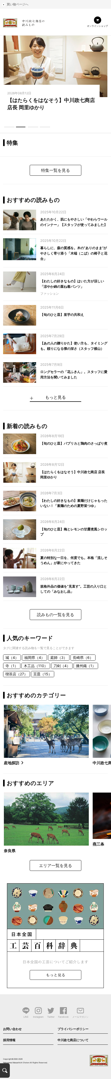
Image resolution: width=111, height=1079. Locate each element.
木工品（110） (36, 666)
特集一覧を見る (55, 170)
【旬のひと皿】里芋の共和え (62, 314)
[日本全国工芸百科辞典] (55, 935)
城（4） (12, 657)
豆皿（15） (42, 674)
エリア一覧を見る (55, 865)
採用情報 (9, 1040)
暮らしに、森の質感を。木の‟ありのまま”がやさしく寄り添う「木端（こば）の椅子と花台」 (73, 253)
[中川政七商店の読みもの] (23, 22)
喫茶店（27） (16, 674)
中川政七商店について (73, 1040)
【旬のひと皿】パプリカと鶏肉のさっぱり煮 (73, 443)
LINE (25, 1016)
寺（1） (11, 666)
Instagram (38, 1016)
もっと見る (55, 397)
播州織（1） (86, 666)
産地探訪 (11, 762)
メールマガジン (80, 1016)
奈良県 (9, 850)
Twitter (50, 1016)
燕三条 (98, 844)
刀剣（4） (61, 666)
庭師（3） (58, 657)
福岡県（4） (34, 657)
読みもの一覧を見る (55, 614)
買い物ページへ (17, 4)
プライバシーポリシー (73, 1029)
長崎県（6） (83, 657)
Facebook (63, 1016)
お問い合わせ (12, 1029)
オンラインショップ (97, 25)
